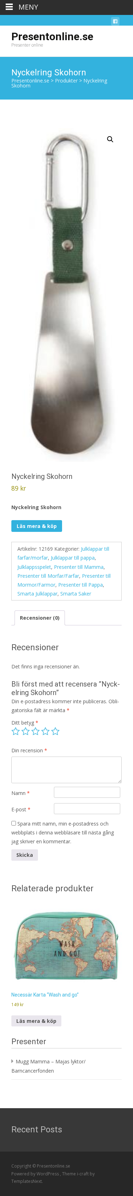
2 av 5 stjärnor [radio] (25, 731)
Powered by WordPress (35, 1174)
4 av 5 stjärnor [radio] (45, 731)
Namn (20, 793)
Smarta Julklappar (37, 593)
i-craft (83, 1174)
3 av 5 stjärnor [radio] (35, 731)
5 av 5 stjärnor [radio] (55, 731)
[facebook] (115, 22)
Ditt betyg (24, 722)
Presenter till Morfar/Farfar (48, 575)
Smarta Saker (75, 593)
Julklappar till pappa (73, 557)
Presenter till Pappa (80, 584)
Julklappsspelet (34, 567)
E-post (21, 809)
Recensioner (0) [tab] (40, 617)
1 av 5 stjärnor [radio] (15, 731)
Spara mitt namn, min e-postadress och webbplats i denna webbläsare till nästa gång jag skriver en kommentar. (62, 832)
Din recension (29, 750)
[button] (110, 139)
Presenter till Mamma (79, 567)
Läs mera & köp (37, 526)
